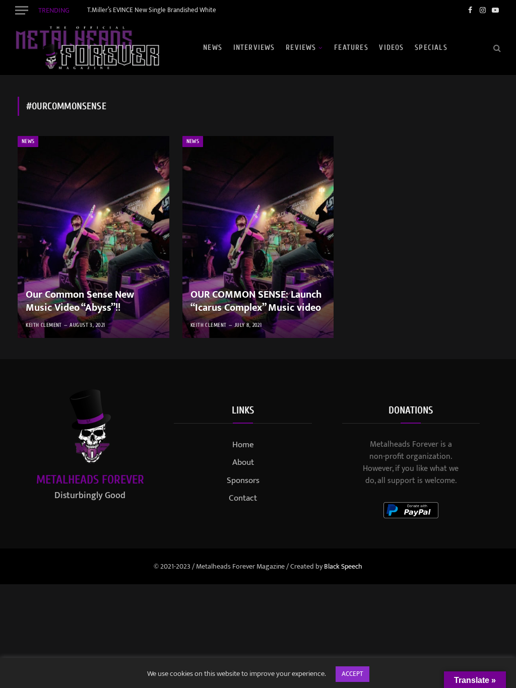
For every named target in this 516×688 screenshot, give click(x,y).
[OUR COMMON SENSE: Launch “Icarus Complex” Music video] (258, 237)
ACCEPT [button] (352, 673)
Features (351, 47)
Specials (431, 47)
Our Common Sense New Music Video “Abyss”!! (80, 301)
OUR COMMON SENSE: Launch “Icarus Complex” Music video (255, 301)
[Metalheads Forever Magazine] (87, 48)
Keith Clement (44, 325)
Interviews (254, 47)
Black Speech (343, 566)
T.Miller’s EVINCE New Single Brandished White (151, 10)
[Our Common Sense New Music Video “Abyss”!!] (93, 237)
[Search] (496, 47)
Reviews (301, 47)
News (212, 47)
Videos (391, 47)
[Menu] (21, 10)
